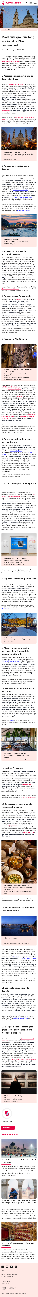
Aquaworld (19, 299)
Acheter (6, 1128)
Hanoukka (19, 396)
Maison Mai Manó (14, 496)
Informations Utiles (7, 1276)
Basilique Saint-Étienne (15, 84)
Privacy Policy (5, 1279)
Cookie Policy (5, 1283)
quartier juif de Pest (14, 389)
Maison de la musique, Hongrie (11, 661)
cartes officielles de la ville (10, 62)
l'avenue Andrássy (16, 451)
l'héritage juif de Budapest (12, 387)
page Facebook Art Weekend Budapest (23, 1059)
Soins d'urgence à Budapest (9, 1274)
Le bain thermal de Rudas (28, 958)
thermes (16, 957)
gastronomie (12, 825)
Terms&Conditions (6, 1281)
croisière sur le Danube (20, 190)
